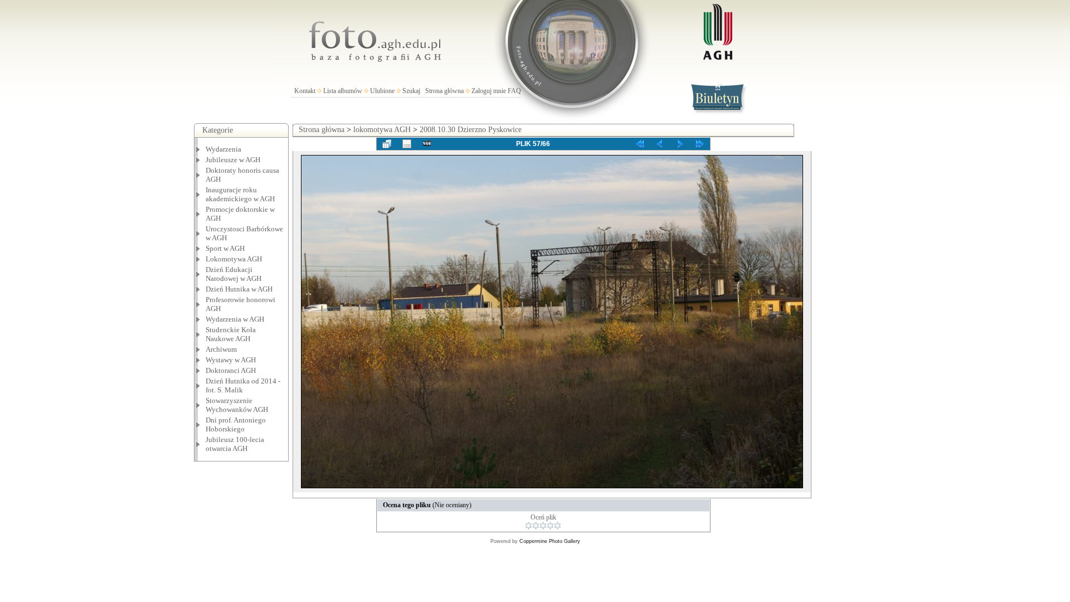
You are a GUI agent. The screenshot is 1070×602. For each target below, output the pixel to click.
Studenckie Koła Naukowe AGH (231, 334)
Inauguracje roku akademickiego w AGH (240, 194)
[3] (543, 526)
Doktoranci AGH (231, 370)
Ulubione (382, 91)
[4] (550, 526)
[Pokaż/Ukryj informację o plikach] (407, 144)
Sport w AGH (225, 248)
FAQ (514, 91)
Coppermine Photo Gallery (549, 541)
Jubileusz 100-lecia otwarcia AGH (235, 444)
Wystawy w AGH (231, 360)
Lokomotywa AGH (234, 259)
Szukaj (411, 91)
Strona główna (444, 91)
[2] (535, 526)
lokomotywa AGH (382, 129)
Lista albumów (342, 91)
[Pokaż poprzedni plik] (660, 144)
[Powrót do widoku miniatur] (387, 144)
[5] (557, 526)
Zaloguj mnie (488, 91)
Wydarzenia (223, 149)
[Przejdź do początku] (640, 144)
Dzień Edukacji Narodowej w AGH (233, 274)
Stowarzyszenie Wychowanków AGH (237, 405)
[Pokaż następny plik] (680, 144)
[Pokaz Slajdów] (427, 144)
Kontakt (304, 91)
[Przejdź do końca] (700, 144)
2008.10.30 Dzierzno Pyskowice (471, 129)
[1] (528, 526)
